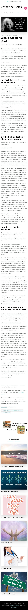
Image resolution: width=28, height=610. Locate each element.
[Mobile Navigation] (25, 8)
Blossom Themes (14, 605)
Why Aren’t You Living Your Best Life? (12, 517)
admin (2, 45)
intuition (10, 410)
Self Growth (4, 35)
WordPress (14, 607)
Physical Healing (6, 568)
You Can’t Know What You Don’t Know (12, 466)
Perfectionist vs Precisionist (9, 491)
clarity (4, 410)
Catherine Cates (11, 7)
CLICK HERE (4, 407)
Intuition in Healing (6, 543)
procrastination (6, 412)
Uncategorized (13, 35)
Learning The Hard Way (8, 594)
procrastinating (18, 410)
